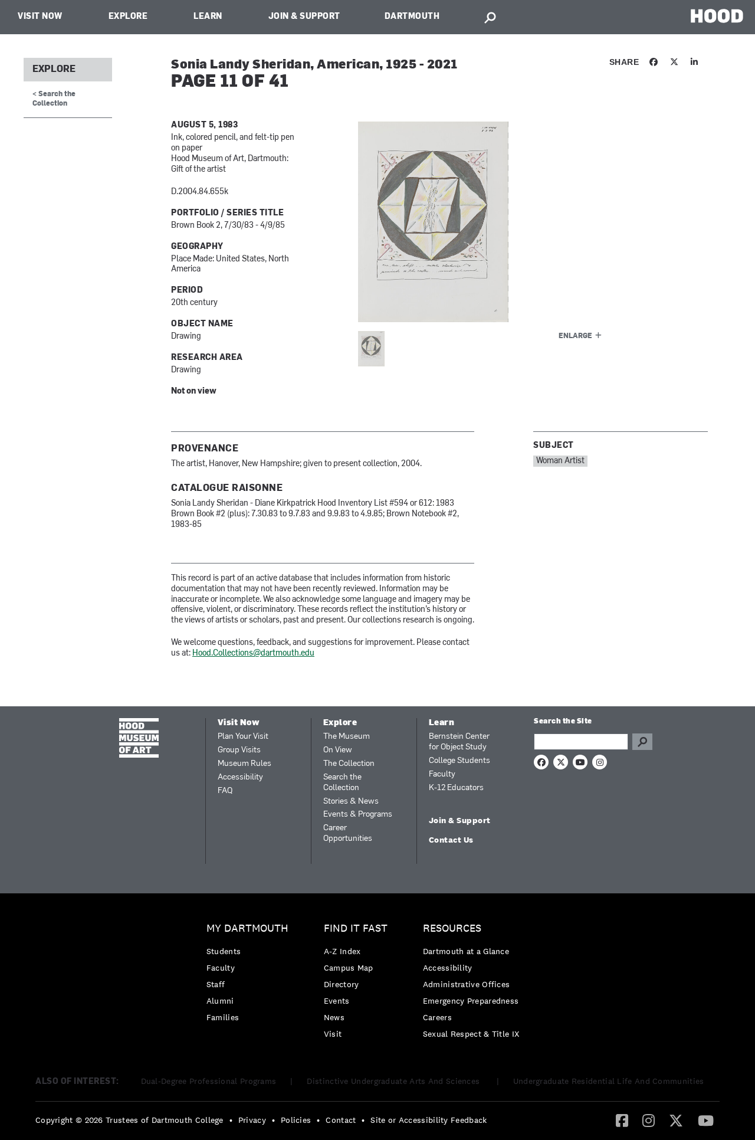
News (334, 1017)
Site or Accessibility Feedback (428, 1120)
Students (223, 951)
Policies (296, 1120)
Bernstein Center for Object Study (459, 742)
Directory (341, 984)
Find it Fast (356, 928)
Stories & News (351, 801)
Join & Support (304, 16)
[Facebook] (622, 1120)
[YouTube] (706, 1120)
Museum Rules (244, 763)
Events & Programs (357, 814)
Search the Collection (342, 782)
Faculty (442, 774)
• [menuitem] (230, 1120)
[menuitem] (250, 975)
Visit (333, 1033)
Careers (437, 1017)
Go (642, 741)
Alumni (220, 1000)
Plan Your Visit (243, 736)
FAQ (225, 791)
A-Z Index (342, 951)
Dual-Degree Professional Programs (209, 1081)
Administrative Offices (466, 984)
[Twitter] (676, 1120)
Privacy (252, 1120)
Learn (207, 16)
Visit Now (40, 16)
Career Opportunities (347, 833)
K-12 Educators (456, 788)
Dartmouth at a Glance (466, 951)
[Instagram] (648, 1120)
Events (337, 1000)
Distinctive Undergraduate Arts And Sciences (394, 1081)
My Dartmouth (247, 928)
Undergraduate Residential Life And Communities (608, 1081)
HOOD (717, 15)
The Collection (349, 763)
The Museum (346, 736)
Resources (452, 928)
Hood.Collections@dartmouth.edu (253, 653)
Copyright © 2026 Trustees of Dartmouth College (129, 1120)
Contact (341, 1120)
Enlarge (575, 336)
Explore (128, 16)
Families (222, 1017)
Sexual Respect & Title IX (471, 1033)
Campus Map (348, 967)
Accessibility (240, 777)
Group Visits (239, 750)
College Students (459, 760)
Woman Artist (560, 461)
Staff (215, 984)
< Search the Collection (54, 99)
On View (337, 750)
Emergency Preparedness (471, 1000)
